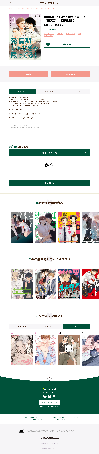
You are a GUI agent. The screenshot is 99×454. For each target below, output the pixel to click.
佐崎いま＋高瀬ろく (54, 24)
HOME (10, 8)
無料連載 (26, 418)
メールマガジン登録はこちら (49, 402)
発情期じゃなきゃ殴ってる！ (26, 8)
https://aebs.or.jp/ (76, 431)
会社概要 (57, 419)
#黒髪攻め (60, 34)
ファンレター (69, 418)
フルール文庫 (76, 418)
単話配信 (32, 418)
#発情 (79, 34)
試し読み (67, 44)
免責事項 (35, 419)
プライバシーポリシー (48, 419)
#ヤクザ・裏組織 (49, 34)
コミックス (16, 8)
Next (85, 226)
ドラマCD (44, 418)
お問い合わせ (63, 419)
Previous (13, 226)
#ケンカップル (48, 36)
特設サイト (55, 418)
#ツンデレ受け (70, 34)
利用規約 (40, 419)
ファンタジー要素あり (50, 30)
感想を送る (49, 183)
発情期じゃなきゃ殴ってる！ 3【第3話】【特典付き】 (45, 8)
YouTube (49, 418)
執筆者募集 (61, 418)
